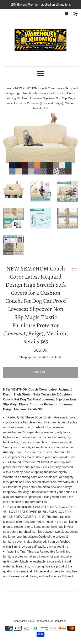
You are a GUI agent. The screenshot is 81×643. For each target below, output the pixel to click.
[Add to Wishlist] (74, 270)
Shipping (25, 357)
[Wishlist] (67, 14)
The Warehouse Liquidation (50, 621)
